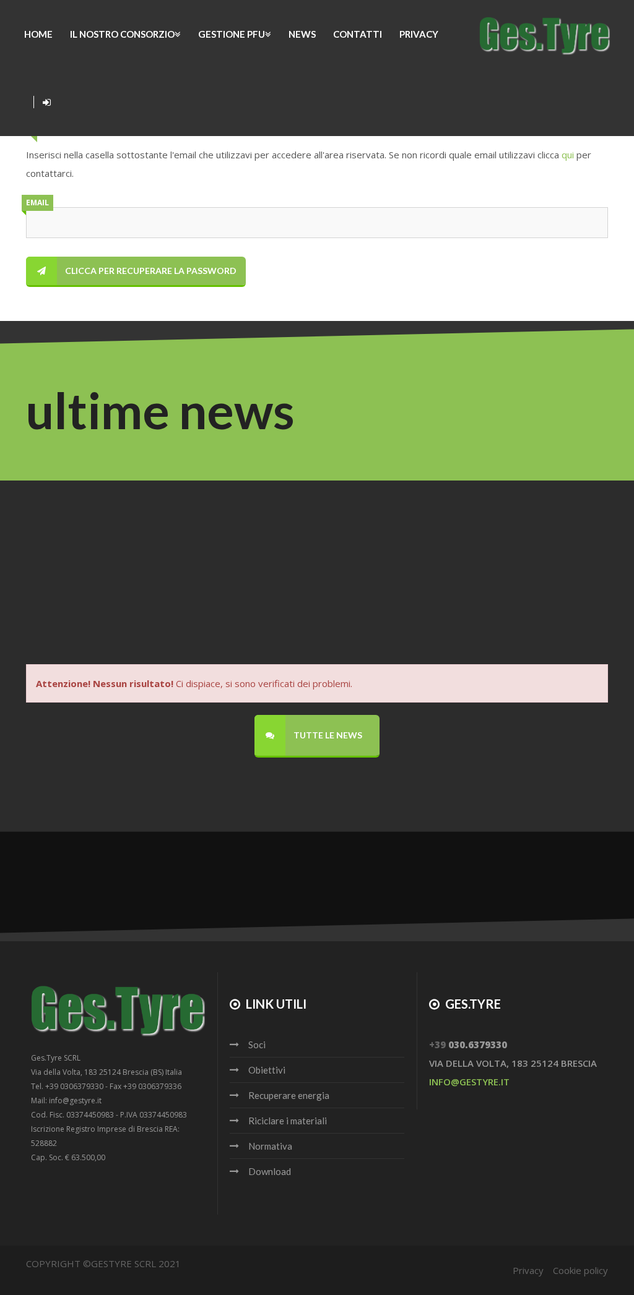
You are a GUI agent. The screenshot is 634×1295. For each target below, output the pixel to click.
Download (269, 1171)
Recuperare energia (288, 1095)
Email (37, 202)
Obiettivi (266, 1069)
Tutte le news (327, 735)
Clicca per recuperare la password (150, 270)
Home (38, 34)
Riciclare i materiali (287, 1120)
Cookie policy (580, 1270)
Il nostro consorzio (122, 34)
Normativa (270, 1146)
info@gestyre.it (469, 1081)
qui (568, 154)
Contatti (357, 34)
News (302, 34)
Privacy (418, 34)
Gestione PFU (231, 34)
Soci (257, 1044)
